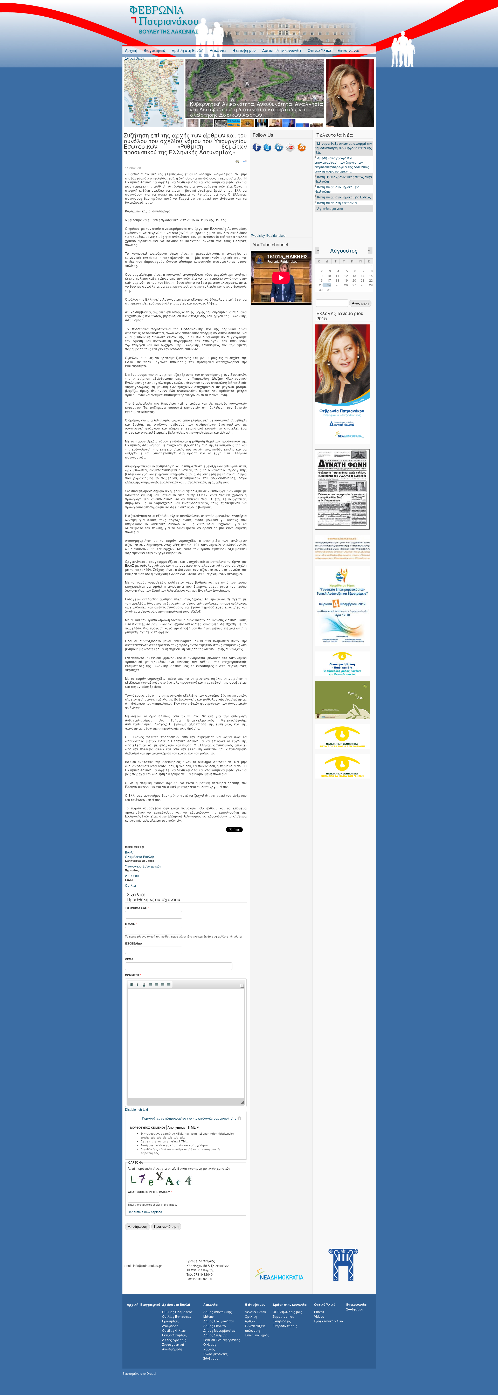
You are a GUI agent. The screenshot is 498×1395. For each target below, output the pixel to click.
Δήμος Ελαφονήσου (218, 1321)
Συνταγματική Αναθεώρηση (173, 1346)
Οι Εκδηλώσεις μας (287, 1311)
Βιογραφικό (154, 50)
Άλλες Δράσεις (174, 1339)
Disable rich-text (136, 1109)
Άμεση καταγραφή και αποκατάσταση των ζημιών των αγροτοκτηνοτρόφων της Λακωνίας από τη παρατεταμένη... (342, 164)
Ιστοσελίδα (133, 943)
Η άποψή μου (244, 50)
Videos (319, 1316)
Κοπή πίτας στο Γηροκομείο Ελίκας (344, 197)
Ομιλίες (251, 1316)
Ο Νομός (209, 1344)
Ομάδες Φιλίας (174, 1330)
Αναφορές (170, 1325)
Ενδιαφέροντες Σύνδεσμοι (215, 1356)
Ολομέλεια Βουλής (140, 856)
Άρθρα (250, 1321)
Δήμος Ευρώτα (214, 1325)
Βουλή (130, 852)
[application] (186, 1042)
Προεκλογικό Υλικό (328, 1321)
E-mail (131, 924)
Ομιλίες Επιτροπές (176, 1316)
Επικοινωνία (348, 50)
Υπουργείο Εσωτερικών (143, 866)
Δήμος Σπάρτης (215, 1335)
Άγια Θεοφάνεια (330, 208)
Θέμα (129, 959)
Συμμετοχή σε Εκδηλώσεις (283, 1318)
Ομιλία (130, 885)
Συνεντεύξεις (255, 1325)
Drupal (151, 1373)
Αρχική (131, 50)
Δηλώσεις (252, 1330)
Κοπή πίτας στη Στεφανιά (337, 202)
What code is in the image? (150, 1192)
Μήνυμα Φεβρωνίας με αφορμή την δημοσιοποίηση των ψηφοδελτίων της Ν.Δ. (343, 147)
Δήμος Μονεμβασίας (219, 1330)
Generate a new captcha (145, 1212)
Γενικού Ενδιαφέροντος (221, 1339)
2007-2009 (133, 875)
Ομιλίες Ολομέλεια (177, 1311)
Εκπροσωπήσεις (174, 1335)
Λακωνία (218, 50)
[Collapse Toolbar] (242, 986)
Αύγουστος (343, 250)
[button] (131, 984)
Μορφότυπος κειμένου (148, 1127)
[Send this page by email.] (245, 160)
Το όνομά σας (137, 908)
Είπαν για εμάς (257, 1335)
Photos (319, 1311)
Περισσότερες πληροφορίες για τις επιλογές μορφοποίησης (189, 1118)
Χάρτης (209, 1349)
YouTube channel (270, 244)
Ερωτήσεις (170, 1321)
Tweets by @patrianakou (268, 235)
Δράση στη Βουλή (187, 50)
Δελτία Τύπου (255, 1311)
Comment (133, 975)
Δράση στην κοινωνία (281, 50)
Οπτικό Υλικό (319, 50)
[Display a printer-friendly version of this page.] (237, 160)
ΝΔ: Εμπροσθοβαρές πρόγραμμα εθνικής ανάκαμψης (256, 103)
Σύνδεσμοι (134, 58)
